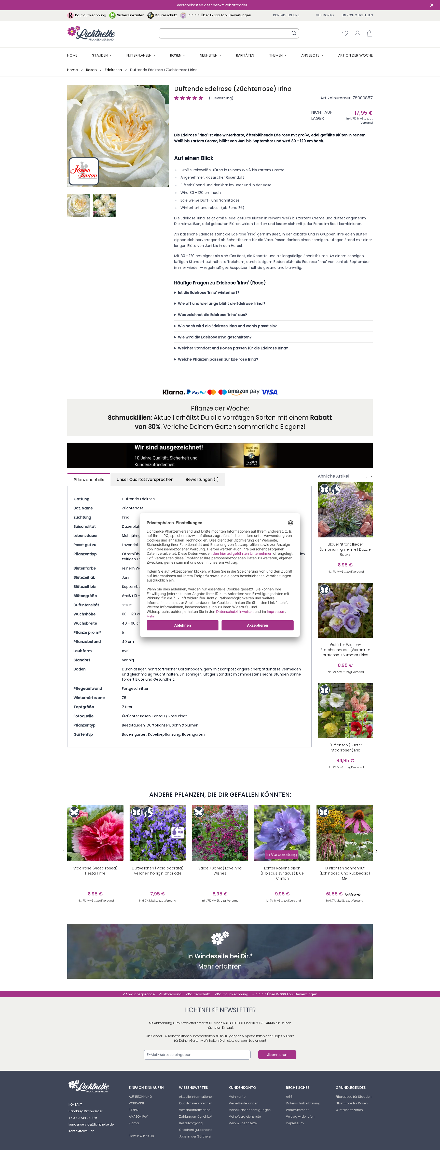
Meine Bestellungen (243, 1103)
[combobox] (229, 33)
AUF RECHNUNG (140, 1096)
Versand (367, 123)
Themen (276, 55)
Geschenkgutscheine (195, 1130)
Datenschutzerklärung (303, 1103)
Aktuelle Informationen (196, 1096)
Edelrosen (113, 69)
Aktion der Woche (355, 55)
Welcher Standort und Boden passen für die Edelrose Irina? (233, 348)
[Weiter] (371, 476)
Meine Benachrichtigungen (250, 1110)
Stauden (100, 55)
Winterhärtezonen (349, 1110)
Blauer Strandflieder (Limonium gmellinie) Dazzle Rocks (345, 549)
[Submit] (293, 32)
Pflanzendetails (89, 480)
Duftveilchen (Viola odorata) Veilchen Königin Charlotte (157, 871)
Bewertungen (202, 479)
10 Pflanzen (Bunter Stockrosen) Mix (345, 748)
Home (72, 55)
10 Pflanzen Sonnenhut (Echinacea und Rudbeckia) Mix (345, 873)
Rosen (175, 55)
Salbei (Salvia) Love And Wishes (220, 871)
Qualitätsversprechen (195, 1103)
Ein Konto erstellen (357, 15)
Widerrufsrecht (297, 1110)
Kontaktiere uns (286, 15)
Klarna (134, 1123)
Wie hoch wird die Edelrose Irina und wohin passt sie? (227, 325)
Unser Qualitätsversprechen (145, 479)
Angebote (310, 55)
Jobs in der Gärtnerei (195, 1136)
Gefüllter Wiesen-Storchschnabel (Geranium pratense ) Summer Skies (345, 649)
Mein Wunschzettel (243, 1123)
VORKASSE (137, 1103)
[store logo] (91, 33)
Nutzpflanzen (139, 55)
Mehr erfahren (220, 967)
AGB (289, 1096)
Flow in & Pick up (141, 1136)
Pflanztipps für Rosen (352, 1103)
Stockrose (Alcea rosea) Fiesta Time (95, 871)
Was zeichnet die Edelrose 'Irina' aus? (212, 314)
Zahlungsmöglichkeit (195, 1116)
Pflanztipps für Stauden (354, 1096)
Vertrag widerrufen (300, 1116)
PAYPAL (134, 1110)
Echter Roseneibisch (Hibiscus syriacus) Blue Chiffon (282, 873)
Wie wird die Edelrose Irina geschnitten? (215, 337)
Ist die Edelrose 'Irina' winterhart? (208, 292)
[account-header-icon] (357, 33)
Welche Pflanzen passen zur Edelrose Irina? (218, 359)
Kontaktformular (81, 1131)
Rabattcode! (236, 5)
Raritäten (245, 55)
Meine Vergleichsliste (245, 1116)
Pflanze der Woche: (220, 408)
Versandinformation (195, 1110)
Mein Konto (325, 15)
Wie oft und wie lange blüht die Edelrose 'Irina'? (221, 303)
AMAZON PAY (138, 1116)
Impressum (295, 1123)
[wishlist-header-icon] (345, 33)
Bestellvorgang (191, 1123)
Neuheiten (208, 55)
